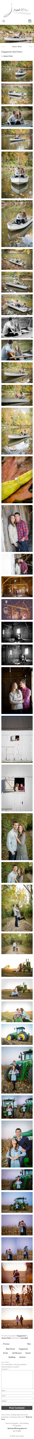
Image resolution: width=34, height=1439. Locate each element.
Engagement (21, 1336)
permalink (24, 1338)
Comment (5, 1369)
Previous (5, 1344)
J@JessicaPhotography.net (17, 1428)
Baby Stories (10, 1349)
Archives (22, 1357)
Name (3, 1391)
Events (5, 1353)
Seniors (28, 1353)
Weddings (12, 1357)
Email (3, 1396)
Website (3, 1401)
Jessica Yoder (8, 56)
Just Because (16, 1353)
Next (30, 1344)
